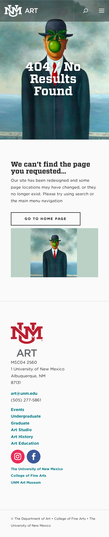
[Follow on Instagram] (18, 457)
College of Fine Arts (28, 476)
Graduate (20, 423)
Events (17, 409)
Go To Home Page (46, 219)
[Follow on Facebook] (33, 457)
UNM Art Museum (26, 482)
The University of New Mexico (37, 469)
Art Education (25, 443)
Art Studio (21, 429)
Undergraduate (26, 416)
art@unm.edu (24, 393)
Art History (22, 436)
